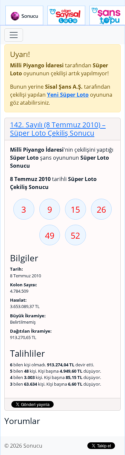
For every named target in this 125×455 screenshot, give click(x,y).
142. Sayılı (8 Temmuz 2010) (58, 129)
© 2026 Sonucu (23, 445)
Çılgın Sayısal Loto (66, 16)
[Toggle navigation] (13, 35)
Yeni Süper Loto (68, 94)
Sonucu (24, 16)
